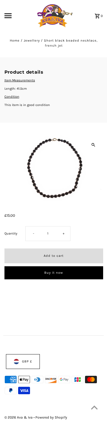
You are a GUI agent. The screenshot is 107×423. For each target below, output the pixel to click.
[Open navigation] (12, 15)
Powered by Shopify (51, 417)
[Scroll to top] (94, 407)
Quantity (10, 233)
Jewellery (32, 40)
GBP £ (27, 361)
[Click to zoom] (93, 144)
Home (15, 40)
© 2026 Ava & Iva (19, 417)
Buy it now (53, 273)
